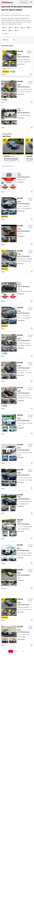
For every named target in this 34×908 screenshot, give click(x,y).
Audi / (11, 13)
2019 (4, 30)
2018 (10, 30)
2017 (16, 30)
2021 (22, 27)
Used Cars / (7, 13)
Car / (2, 13)
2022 (16, 27)
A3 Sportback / (17, 13)
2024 (4, 27)
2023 (10, 27)
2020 (28, 27)
